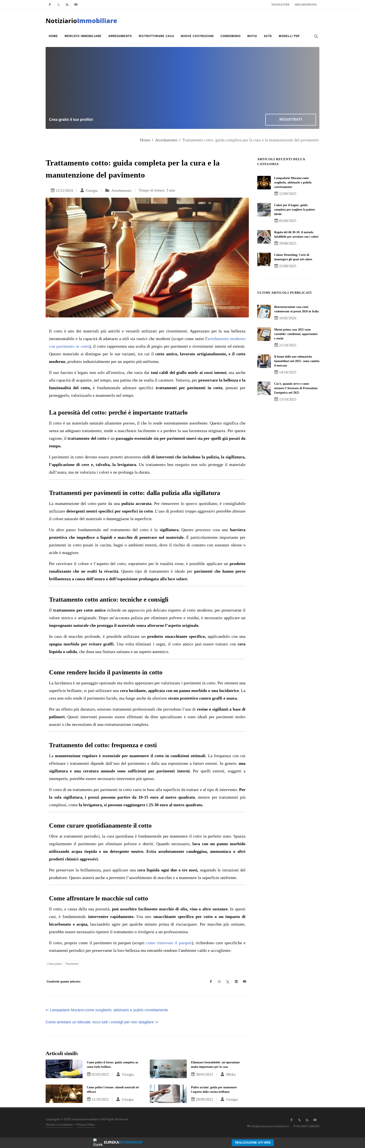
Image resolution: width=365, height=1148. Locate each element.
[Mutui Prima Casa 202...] (264, 334)
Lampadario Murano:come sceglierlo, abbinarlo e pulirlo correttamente (293, 182)
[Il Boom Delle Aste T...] (264, 361)
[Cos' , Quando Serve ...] (264, 388)
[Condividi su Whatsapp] (219, 981)
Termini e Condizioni (59, 1124)
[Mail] (76, 4)
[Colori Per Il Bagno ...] (264, 209)
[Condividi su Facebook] (211, 981)
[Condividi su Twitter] (227, 981)
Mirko (230, 1074)
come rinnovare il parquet (168, 942)
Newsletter (280, 4)
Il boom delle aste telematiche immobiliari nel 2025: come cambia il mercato (296, 361)
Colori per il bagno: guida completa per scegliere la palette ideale (294, 210)
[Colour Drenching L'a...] (264, 259)
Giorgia (91, 190)
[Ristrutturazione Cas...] (264, 311)
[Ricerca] (315, 36)
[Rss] (67, 4)
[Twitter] (58, 4)
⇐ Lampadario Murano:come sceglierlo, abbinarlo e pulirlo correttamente (107, 1010)
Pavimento (72, 963)
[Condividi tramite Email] (244, 981)
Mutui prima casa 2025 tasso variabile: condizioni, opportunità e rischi (295, 334)
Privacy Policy (85, 1124)
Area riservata (305, 4)
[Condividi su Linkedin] (236, 981)
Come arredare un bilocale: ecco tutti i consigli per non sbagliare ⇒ (102, 1022)
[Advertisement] (182, 82)
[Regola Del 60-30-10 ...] (264, 237)
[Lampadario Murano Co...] (264, 182)
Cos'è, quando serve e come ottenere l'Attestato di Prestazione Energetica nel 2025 (295, 388)
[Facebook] (50, 4)
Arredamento (166, 140)
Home (145, 140)
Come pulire (54, 963)
